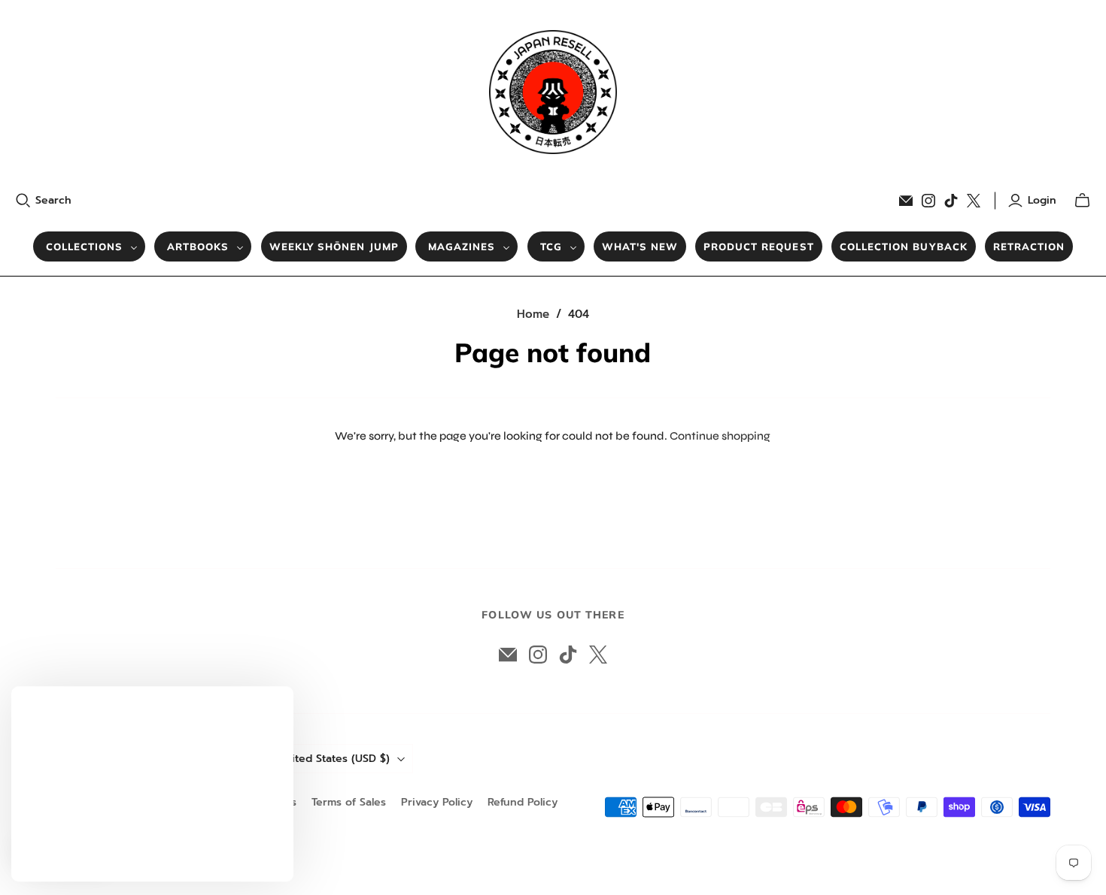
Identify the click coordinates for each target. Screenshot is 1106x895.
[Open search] (23, 200)
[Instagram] (928, 200)
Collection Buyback (904, 246)
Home (533, 314)
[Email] (906, 200)
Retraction (1029, 246)
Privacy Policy (436, 802)
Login (1042, 200)
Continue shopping (720, 436)
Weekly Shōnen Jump (334, 246)
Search (53, 200)
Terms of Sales (348, 802)
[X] (973, 200)
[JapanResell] (553, 92)
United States (334, 758)
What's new (640, 246)
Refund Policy (523, 802)
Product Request (758, 246)
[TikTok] (951, 200)
